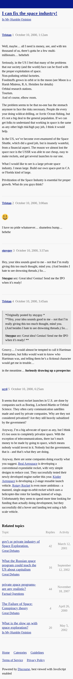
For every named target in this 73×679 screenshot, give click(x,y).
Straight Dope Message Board (20, 4)
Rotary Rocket (21, 485)
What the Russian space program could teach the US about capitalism (19, 565)
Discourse (24, 669)
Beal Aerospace (27, 463)
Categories (20, 652)
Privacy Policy (36, 660)
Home (6, 652)
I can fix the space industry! (29, 13)
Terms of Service (12, 660)
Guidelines (37, 652)
